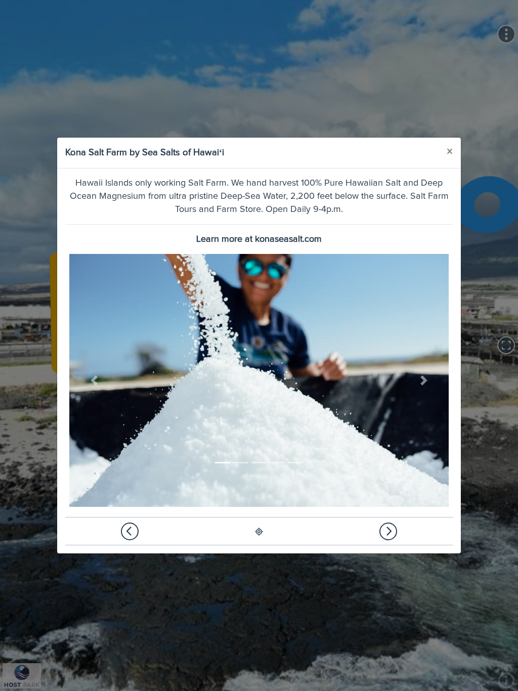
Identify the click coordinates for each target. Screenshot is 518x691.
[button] (94, 380)
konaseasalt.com (288, 239)
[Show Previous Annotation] (130, 531)
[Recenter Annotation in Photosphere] (259, 531)
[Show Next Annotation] (388, 531)
